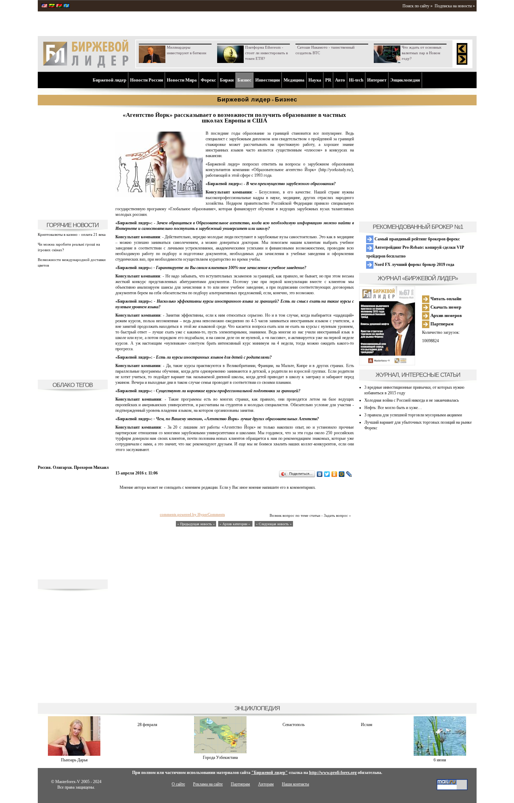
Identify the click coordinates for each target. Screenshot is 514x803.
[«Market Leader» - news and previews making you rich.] (44, 6)
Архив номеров (445, 315)
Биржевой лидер (109, 80)
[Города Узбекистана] (220, 751)
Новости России (146, 80)
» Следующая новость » (274, 524)
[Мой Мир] (341, 474)
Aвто (340, 80)
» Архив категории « (235, 524)
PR (328, 80)
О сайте (178, 784)
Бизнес (244, 80)
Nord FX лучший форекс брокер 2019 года (413, 264)
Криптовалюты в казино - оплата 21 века (72, 234)
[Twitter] (327, 474)
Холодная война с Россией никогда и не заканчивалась (411, 400)
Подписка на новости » (455, 5)
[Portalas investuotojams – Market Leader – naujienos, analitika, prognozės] (52, 6)
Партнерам (441, 323)
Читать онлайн (445, 298)
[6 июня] (440, 754)
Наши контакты (295, 784)
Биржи (227, 80)
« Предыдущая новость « (196, 524)
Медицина (294, 80)
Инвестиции (267, 80)
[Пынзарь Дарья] (74, 754)
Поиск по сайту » (417, 5)
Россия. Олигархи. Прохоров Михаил (73, 467)
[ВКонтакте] (319, 474)
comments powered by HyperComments (192, 514)
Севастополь (294, 724)
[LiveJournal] (349, 474)
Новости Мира (182, 80)
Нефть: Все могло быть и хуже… (393, 407)
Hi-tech (356, 80)
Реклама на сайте (208, 784)
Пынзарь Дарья (74, 760)
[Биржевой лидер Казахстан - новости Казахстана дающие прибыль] (66, 6)
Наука (314, 80)
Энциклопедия (405, 80)
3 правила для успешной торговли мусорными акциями (413, 415)
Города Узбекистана (220, 757)
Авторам (266, 784)
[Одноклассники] (334, 474)
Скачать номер (445, 307)
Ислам (366, 724)
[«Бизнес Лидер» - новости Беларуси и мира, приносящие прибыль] (59, 6)
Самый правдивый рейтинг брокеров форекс (416, 239)
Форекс (208, 80)
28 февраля (147, 724)
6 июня (440, 760)
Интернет (376, 80)
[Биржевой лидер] (85, 66)
